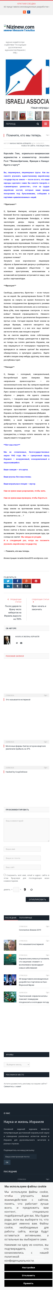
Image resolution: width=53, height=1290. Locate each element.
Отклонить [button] (28, 1275)
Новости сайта (28, 146)
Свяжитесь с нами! (12, 1086)
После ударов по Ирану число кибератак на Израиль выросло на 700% (12, 612)
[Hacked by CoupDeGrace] (26, 766)
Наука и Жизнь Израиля (20, 143)
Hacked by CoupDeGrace (16, 772)
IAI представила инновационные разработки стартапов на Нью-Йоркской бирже (33, 982)
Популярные (25, 917)
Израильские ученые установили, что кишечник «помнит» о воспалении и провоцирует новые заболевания (34, 963)
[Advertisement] (39, 792)
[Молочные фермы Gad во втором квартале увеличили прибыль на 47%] (26, 728)
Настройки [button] (28, 1267)
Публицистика (42, 146)
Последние (10, 917)
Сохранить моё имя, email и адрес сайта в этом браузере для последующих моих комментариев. (26, 878)
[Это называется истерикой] (26, 681)
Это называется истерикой (18, 700)
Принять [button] (28, 1283)
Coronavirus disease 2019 (30, 930)
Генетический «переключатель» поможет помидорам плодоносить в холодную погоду (34, 999)
